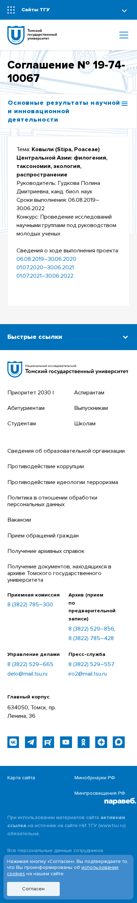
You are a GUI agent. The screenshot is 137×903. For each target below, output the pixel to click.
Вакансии (19, 519)
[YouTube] (66, 742)
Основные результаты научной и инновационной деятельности (64, 111)
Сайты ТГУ (35, 10)
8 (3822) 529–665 (30, 664)
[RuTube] (48, 742)
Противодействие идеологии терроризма (62, 482)
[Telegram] (31, 742)
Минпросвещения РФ (99, 793)
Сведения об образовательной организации (66, 450)
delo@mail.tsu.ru (27, 674)
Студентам (21, 423)
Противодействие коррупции (45, 466)
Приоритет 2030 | (30, 392)
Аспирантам (89, 392)
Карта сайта (21, 778)
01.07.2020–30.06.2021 (45, 267)
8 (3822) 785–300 (30, 604)
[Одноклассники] (83, 742)
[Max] (118, 742)
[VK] (13, 742)
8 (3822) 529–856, (92, 629)
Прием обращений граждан (43, 535)
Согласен (33, 889)
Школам (85, 423)
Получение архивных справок (45, 551)
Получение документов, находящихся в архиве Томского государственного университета (59, 573)
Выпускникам (91, 408)
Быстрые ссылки (34, 337)
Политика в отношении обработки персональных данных (52, 501)
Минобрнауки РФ (94, 778)
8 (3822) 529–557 (91, 664)
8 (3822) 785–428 (91, 638)
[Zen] (101, 742)
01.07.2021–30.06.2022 (45, 275)
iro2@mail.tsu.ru (87, 674)
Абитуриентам (26, 408)
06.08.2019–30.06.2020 (46, 259)
